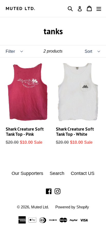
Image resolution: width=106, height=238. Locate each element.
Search (57, 173)
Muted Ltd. (21, 8)
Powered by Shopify (72, 207)
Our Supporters (27, 173)
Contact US (82, 173)
